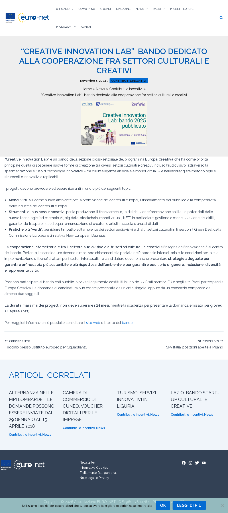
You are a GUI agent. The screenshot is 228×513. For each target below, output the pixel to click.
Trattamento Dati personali (98, 472)
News (140, 8)
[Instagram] (190, 463)
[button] (71, 9)
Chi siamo (62, 8)
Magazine (123, 8)
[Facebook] (184, 463)
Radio (157, 8)
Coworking (87, 8)
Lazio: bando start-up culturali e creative (195, 399)
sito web (93, 323)
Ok (163, 505)
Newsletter (87, 462)
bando (127, 323)
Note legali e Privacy (94, 478)
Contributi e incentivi (128, 80)
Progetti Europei (182, 8)
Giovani (105, 8)
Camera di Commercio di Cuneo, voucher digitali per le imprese (83, 406)
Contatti (87, 26)
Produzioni (64, 26)
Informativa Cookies (94, 467)
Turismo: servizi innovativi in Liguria (136, 399)
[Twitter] (197, 463)
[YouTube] (204, 463)
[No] (222, 505)
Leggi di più (189, 505)
